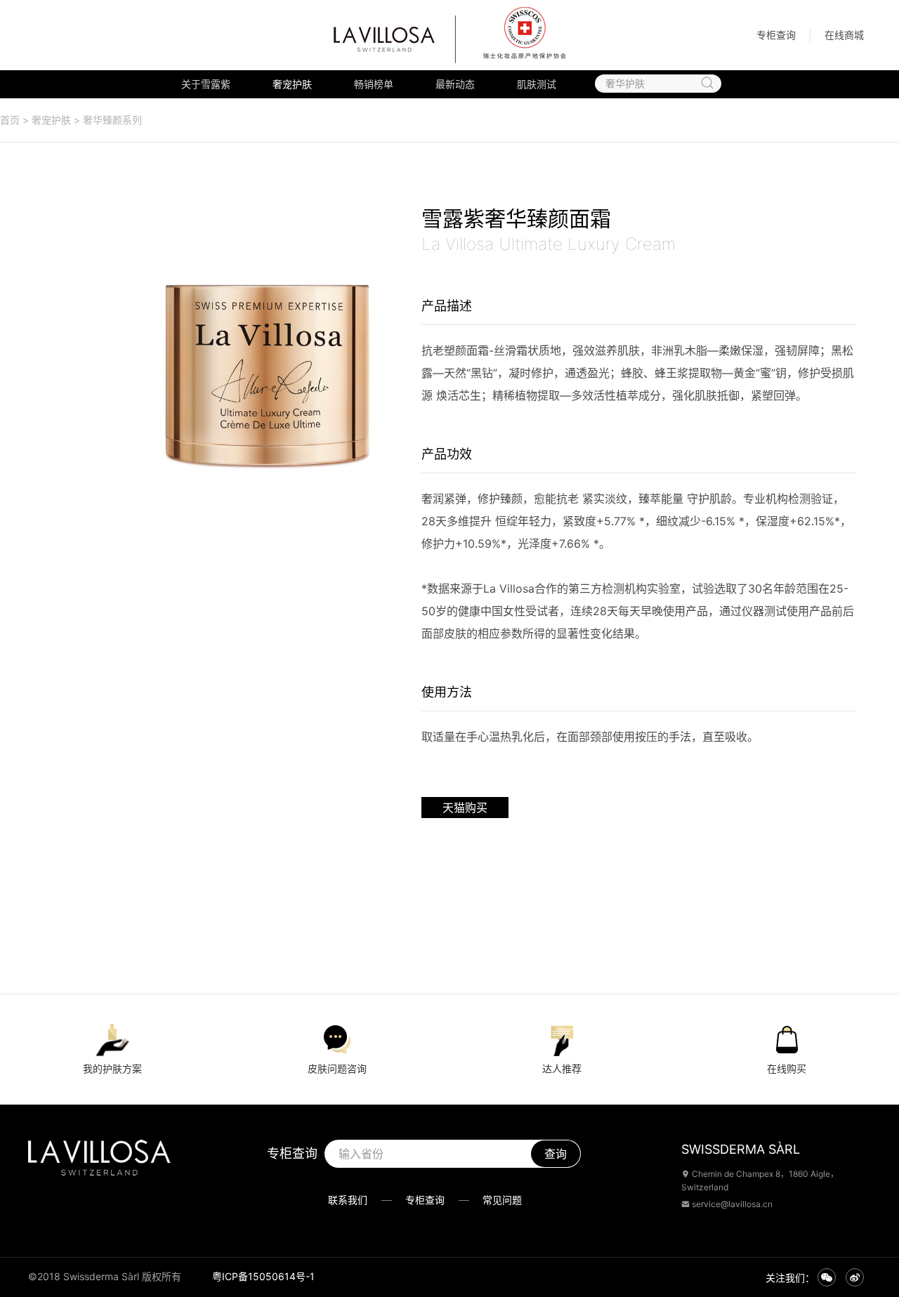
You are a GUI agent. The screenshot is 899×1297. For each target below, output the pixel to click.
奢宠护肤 (292, 84)
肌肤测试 (536, 84)
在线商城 (844, 35)
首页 (10, 120)
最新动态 (455, 84)
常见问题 (502, 1200)
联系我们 (347, 1200)
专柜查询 (776, 35)
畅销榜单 (373, 84)
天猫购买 (464, 808)
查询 (555, 1154)
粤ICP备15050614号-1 (263, 1276)
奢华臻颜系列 (112, 120)
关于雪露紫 (205, 84)
